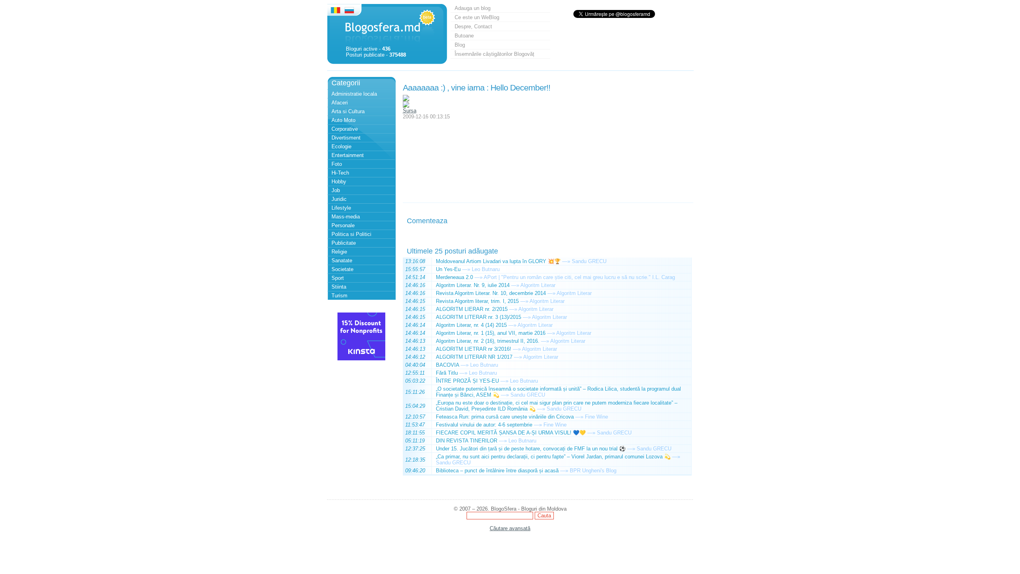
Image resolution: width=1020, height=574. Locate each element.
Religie (339, 252)
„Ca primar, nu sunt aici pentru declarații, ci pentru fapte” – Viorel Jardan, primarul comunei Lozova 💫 (553, 457)
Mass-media (346, 217)
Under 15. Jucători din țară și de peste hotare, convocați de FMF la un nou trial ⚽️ (531, 449)
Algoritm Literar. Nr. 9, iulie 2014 (473, 285)
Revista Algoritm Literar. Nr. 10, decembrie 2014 (491, 293)
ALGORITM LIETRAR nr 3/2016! (473, 349)
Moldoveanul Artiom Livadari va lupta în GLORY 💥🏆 (498, 261)
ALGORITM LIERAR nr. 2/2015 (472, 309)
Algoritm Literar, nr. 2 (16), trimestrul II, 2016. (487, 341)
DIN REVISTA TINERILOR (466, 441)
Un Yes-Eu (448, 269)
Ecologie (341, 146)
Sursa (409, 111)
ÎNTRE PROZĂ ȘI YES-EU (467, 381)
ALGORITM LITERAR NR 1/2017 (474, 357)
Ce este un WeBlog (477, 17)
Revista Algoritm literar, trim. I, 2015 (477, 301)
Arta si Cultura (348, 111)
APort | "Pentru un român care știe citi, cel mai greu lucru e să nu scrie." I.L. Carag (579, 277)
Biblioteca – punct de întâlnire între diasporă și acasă (497, 471)
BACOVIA (447, 365)
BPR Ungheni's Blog (593, 471)
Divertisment (346, 138)
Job (336, 190)
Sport (338, 278)
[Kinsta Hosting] (361, 359)
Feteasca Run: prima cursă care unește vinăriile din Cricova (505, 417)
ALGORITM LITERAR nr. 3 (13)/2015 (478, 317)
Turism (339, 296)
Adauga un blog (472, 8)
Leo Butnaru (486, 269)
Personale (343, 225)
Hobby (339, 182)
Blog (460, 45)
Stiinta (339, 287)
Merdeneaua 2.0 (454, 277)
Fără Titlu (447, 373)
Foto (337, 164)
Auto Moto (343, 120)
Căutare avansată (510, 528)
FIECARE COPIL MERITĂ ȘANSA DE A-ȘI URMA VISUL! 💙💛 (511, 433)
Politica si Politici (351, 234)
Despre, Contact (473, 26)
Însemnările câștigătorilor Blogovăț (494, 54)
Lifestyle (341, 208)
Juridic (339, 199)
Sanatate (342, 260)
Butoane (464, 36)
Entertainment (348, 155)
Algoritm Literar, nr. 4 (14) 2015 (471, 325)
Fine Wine (596, 417)
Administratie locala (354, 94)
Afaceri (340, 103)
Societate (342, 269)
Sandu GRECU (589, 261)
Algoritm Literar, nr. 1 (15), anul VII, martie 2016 (490, 333)
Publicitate (344, 243)
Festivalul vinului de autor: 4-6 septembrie (484, 425)
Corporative (345, 129)
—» (566, 261)
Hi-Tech (340, 173)
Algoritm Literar (537, 285)
